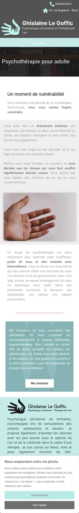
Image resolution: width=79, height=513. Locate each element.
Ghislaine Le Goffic (47, 23)
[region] (39, 484)
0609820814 (63, 3)
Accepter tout (39, 495)
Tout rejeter (39, 505)
